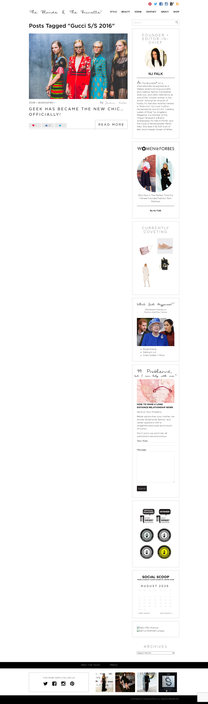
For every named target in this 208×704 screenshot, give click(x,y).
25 (150, 606)
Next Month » (166, 613)
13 (160, 599)
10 (145, 599)
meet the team (90, 665)
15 (170, 599)
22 (170, 603)
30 (139, 609)
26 (155, 606)
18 (150, 603)
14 (165, 599)
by (102, 102)
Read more (111, 124)
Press (114, 665)
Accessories (45, 102)
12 (155, 599)
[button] (113, 12)
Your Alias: (142, 441)
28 (166, 606)
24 (145, 606)
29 (170, 606)
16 (139, 603)
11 (149, 599)
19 (155, 603)
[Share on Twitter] (61, 125)
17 (144, 603)
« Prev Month (144, 613)
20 (161, 603)
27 (161, 606)
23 (139, 606)
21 (165, 603)
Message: (141, 450)
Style (32, 102)
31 (144, 609)
